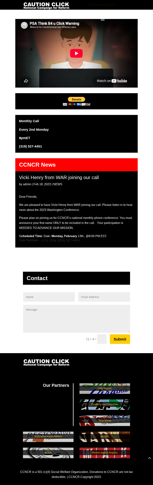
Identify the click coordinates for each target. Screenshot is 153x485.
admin (27, 184)
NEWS (57, 184)
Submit (120, 339)
